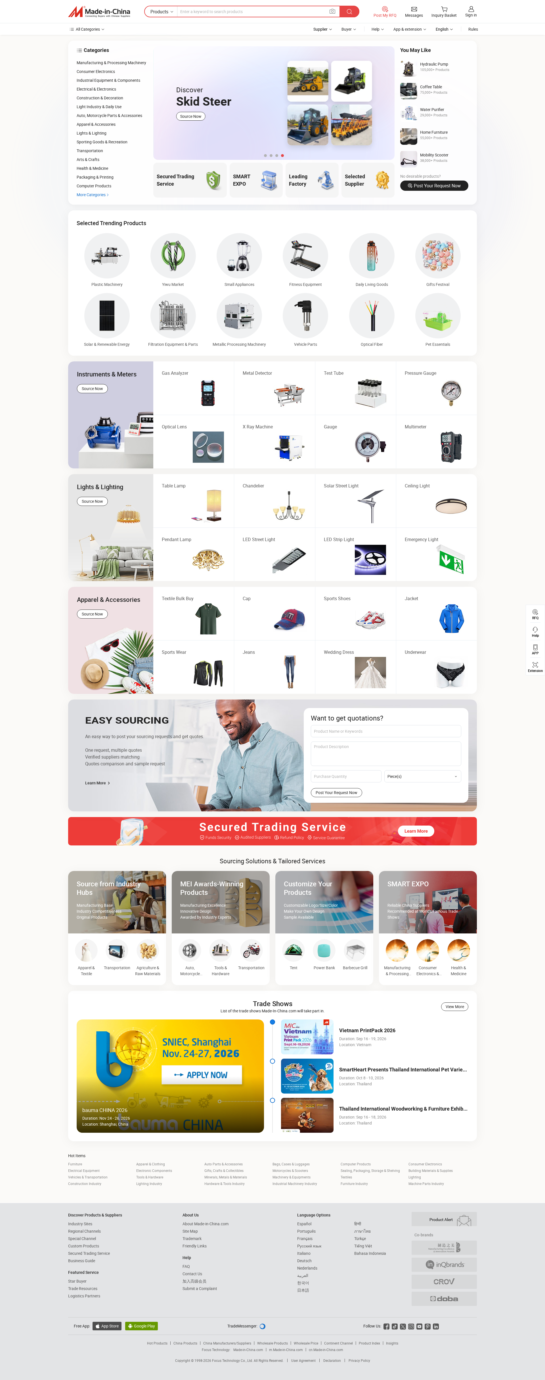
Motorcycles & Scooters (290, 1170)
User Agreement (303, 1360)
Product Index (369, 1343)
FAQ (186, 1266)
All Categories (88, 29)
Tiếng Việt (363, 1246)
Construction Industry (84, 1183)
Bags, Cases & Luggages (291, 1164)
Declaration (332, 1360)
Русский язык (309, 1246)
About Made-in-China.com (206, 1223)
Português (306, 1231)
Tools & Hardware (149, 1177)
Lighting (414, 1177)
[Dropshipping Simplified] (444, 1299)
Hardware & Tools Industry (224, 1183)
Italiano (304, 1253)
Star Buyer (77, 1281)
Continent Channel (338, 1343)
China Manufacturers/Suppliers (227, 1343)
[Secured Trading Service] (272, 831)
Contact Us (192, 1273)
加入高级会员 (194, 1281)
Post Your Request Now (437, 186)
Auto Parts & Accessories (223, 1164)
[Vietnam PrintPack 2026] (307, 1036)
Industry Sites (80, 1223)
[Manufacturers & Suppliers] (99, 12)
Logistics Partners (84, 1296)
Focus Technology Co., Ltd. (233, 1360)
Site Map (190, 1231)
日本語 (303, 1290)
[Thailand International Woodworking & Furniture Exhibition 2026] (307, 1115)
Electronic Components (154, 1170)
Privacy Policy (359, 1360)
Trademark (192, 1238)
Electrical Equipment (84, 1170)
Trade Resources (82, 1288)
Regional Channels (84, 1231)
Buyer (346, 29)
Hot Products (157, 1343)
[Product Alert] (444, 1219)
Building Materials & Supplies (430, 1170)
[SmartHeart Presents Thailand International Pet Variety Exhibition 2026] (307, 1076)
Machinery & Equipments (291, 1177)
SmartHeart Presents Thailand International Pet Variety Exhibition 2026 (421, 1070)
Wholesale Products (272, 1343)
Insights (392, 1343)
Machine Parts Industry (426, 1183)
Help (376, 29)
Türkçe (360, 1238)
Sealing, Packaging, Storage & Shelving (370, 1170)
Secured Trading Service (89, 1253)
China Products (185, 1343)
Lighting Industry (149, 1183)
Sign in (471, 15)
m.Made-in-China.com (286, 1349)
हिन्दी (357, 1223)
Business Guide (81, 1260)
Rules (473, 29)
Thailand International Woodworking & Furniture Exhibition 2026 (412, 1109)
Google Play (141, 1326)
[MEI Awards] (444, 1248)
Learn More (96, 783)
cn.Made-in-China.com (326, 1349)
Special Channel (82, 1238)
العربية (302, 1275)
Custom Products (83, 1246)
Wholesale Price (306, 1343)
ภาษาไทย (362, 1231)
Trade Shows (272, 1003)
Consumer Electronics (425, 1164)
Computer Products (356, 1164)
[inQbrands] (444, 1265)
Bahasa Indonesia (370, 1253)
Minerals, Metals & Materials (225, 1177)
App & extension (407, 29)
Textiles (346, 1177)
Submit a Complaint (200, 1288)
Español (304, 1223)
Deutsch (304, 1260)
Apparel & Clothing (150, 1164)
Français (305, 1238)
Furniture (75, 1164)
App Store (107, 1326)
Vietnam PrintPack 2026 (367, 1030)
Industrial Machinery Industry (294, 1183)
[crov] (444, 1282)
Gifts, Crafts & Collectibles (224, 1170)
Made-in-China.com (248, 1349)
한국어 (303, 1282)
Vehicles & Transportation (88, 1177)
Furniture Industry (354, 1183)
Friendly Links (195, 1246)
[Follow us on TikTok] (395, 1326)
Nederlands (307, 1268)
